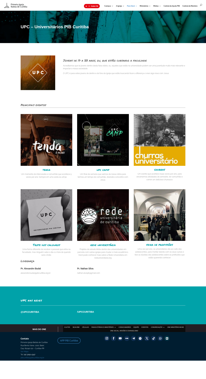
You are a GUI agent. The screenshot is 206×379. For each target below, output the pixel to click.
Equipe (136, 327)
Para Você (131, 6)
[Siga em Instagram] (107, 338)
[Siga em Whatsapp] (160, 338)
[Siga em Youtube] (120, 338)
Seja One (76, 327)
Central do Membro (189, 6)
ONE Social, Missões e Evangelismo (124, 331)
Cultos (67, 327)
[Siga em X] (147, 338)
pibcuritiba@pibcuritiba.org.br (32, 358)
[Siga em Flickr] (127, 338)
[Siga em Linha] (167, 338)
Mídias (156, 6)
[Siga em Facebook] (113, 338)
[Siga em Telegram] (133, 338)
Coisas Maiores (125, 327)
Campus (107, 6)
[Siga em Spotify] (140, 338)
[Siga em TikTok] (153, 338)
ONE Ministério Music (175, 327)
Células (85, 327)
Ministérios (144, 6)
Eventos (145, 327)
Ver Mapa (24, 351)
